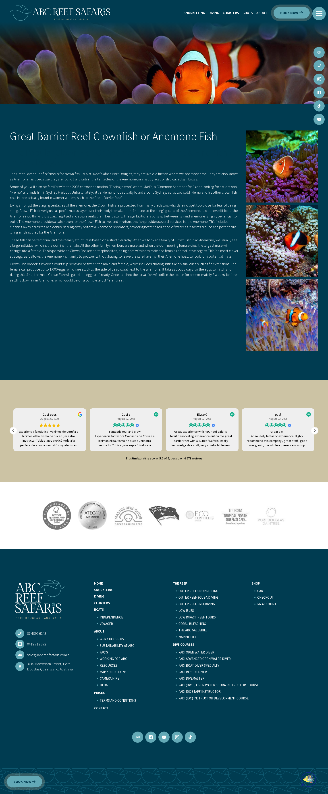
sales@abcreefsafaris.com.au (49, 654)
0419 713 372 (36, 644)
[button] (319, 13)
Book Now (289, 12)
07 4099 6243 (36, 633)
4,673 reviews (193, 458)
